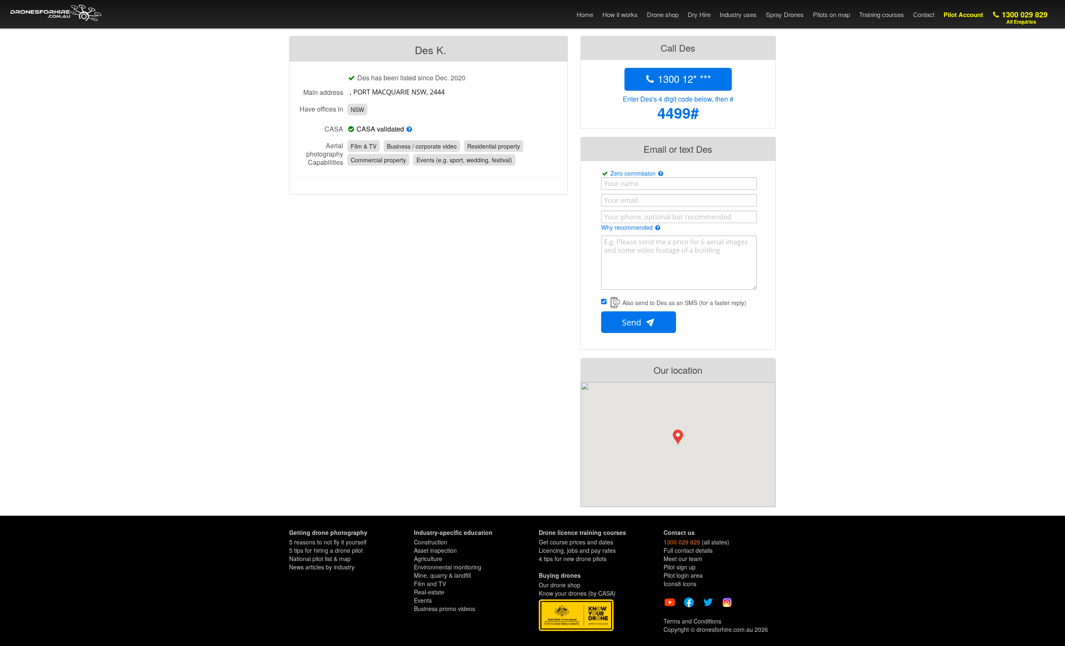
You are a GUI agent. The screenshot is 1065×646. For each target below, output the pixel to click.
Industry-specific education (453, 532)
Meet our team (683, 558)
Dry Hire (699, 14)
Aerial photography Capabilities (324, 153)
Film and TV (430, 583)
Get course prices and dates (576, 542)
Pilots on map (831, 14)
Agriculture (428, 558)
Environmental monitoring (447, 567)
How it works (620, 14)
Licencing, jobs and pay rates (577, 550)
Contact (923, 14)
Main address (323, 92)
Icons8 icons (680, 583)
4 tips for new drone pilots (573, 558)
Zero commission (633, 173)
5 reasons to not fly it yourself (328, 542)
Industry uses (738, 14)
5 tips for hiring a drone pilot (326, 550)
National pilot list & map (320, 558)
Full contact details (688, 550)
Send (632, 322)
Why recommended (627, 227)
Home (585, 14)
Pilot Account (963, 14)
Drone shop (663, 14)
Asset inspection (435, 550)
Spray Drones (785, 14)
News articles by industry (321, 567)
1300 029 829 (1024, 17)
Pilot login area (683, 575)
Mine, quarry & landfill (442, 575)
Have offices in (321, 108)
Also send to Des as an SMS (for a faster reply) (684, 302)
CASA (333, 128)
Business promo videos (444, 608)
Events (423, 600)
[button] (678, 437)
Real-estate (429, 592)
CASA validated (380, 129)
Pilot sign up (680, 567)
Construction (430, 542)
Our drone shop (559, 585)
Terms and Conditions (692, 621)
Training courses (881, 14)
